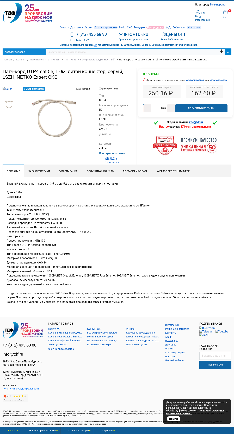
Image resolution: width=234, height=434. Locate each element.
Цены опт (176, 34)
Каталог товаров (15, 51)
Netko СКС (125, 27)
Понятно (173, 419)
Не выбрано (218, 4)
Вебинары (179, 27)
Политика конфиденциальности (21, 388)
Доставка (76, 27)
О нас (63, 27)
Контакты (194, 27)
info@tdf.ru (13, 354)
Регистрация (202, 20)
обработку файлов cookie (180, 410)
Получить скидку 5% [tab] (100, 171)
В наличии (151, 74)
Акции (88, 27)
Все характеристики (112, 153)
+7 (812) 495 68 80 (90, 34)
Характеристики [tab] (39, 171)
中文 (168, 27)
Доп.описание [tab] (67, 171)
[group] (54, 127)
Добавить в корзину (201, 108)
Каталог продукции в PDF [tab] (173, 171)
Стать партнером (106, 27)
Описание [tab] (13, 171)
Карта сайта (9, 385)
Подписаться (215, 364)
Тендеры (139, 27)
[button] (9, 95)
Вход (198, 16)
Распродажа (155, 27)
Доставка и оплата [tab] (135, 171)
